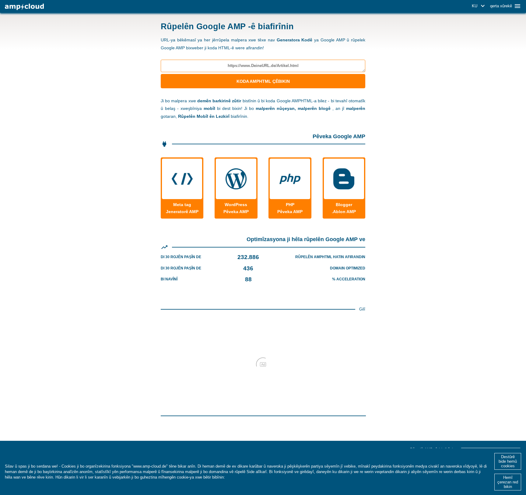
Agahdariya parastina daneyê (253, 477)
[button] (479, 6)
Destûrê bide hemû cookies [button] (508, 461)
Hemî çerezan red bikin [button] (507, 482)
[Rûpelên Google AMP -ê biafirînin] (24, 7)
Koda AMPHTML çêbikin (263, 81)
